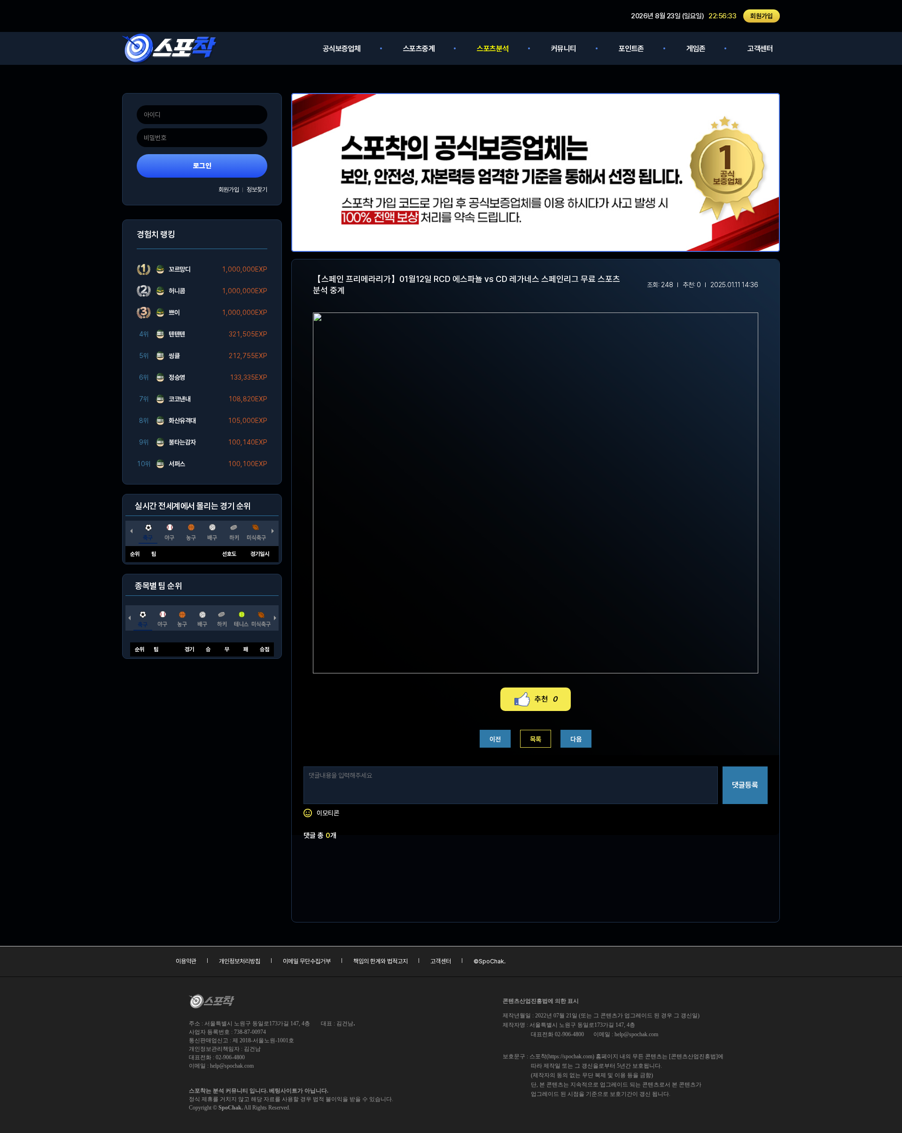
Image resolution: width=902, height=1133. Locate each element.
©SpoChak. (489, 961)
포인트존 (631, 48)
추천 (546, 699)
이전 (495, 739)
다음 (576, 739)
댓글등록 (745, 785)
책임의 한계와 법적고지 (380, 961)
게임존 (696, 48)
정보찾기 (257, 189)
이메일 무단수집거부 (307, 961)
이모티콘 (328, 813)
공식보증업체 (342, 48)
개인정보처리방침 (239, 961)
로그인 (202, 166)
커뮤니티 (563, 48)
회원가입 (761, 16)
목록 (535, 739)
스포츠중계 (419, 48)
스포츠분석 (493, 48)
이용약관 (186, 961)
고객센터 (760, 48)
